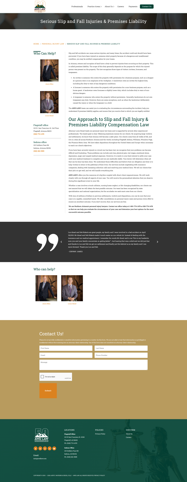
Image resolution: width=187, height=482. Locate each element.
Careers (120, 6)
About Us (109, 6)
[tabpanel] (49, 73)
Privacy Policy (100, 434)
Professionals (77, 6)
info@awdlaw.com (40, 459)
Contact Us (146, 6)
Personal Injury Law (53, 44)
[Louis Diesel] (49, 105)
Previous (61, 242)
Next (157, 242)
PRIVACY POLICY (99, 475)
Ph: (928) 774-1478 (70, 443)
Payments (133, 6)
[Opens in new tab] (36, 448)
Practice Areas (94, 6)
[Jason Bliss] (49, 73)
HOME (36, 44)
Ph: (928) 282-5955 (70, 457)
